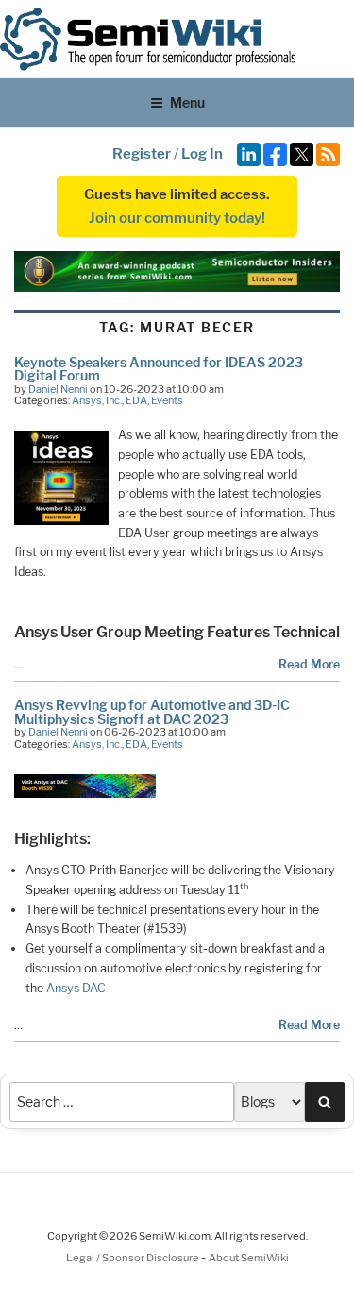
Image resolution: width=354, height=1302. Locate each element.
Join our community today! (177, 218)
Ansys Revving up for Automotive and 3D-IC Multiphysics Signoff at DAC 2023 (152, 711)
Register (141, 153)
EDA (136, 400)
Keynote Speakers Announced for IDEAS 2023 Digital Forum (158, 368)
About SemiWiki (249, 1257)
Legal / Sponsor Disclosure (133, 1257)
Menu (187, 102)
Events (167, 400)
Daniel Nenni (58, 389)
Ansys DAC (76, 988)
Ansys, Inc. (97, 400)
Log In (202, 153)
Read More (309, 664)
